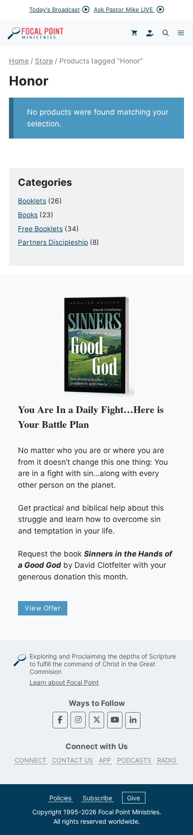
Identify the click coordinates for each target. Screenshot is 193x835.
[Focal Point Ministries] (35, 33)
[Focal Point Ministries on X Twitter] (96, 720)
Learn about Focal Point (64, 682)
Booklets (32, 201)
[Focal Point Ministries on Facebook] (60, 720)
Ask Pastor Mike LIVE (124, 9)
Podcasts (134, 760)
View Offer (43, 608)
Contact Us (72, 760)
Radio (166, 760)
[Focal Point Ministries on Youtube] (115, 720)
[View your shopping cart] (134, 33)
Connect (30, 760)
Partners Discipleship (53, 242)
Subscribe (97, 798)
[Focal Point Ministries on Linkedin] (132, 720)
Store (44, 61)
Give (133, 798)
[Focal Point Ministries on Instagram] (78, 720)
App (105, 760)
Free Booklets (40, 228)
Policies (60, 798)
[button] (165, 33)
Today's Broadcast (54, 9)
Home (19, 61)
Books (28, 215)
